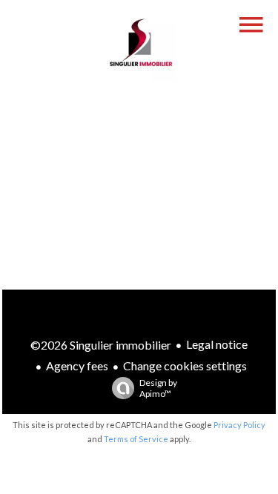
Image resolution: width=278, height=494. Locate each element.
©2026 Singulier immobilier (100, 345)
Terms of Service (136, 439)
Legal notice (217, 344)
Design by (158, 388)
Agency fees (77, 365)
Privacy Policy (239, 425)
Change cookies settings (185, 365)
